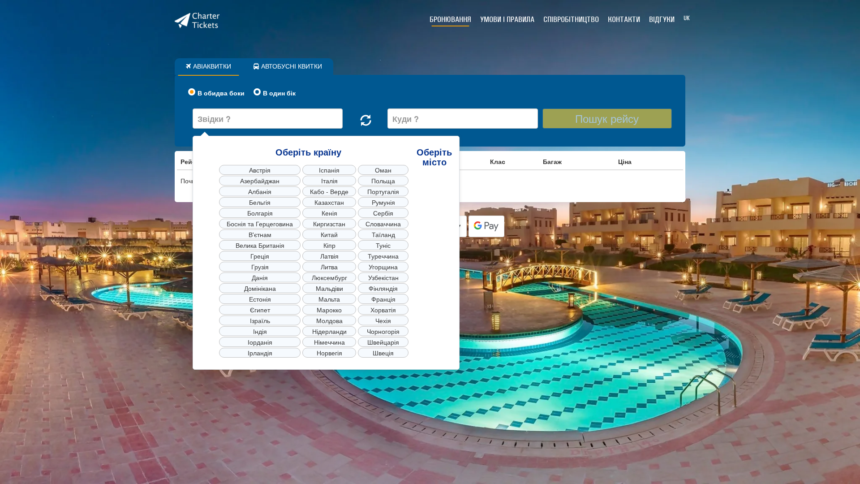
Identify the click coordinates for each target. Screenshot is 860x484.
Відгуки (662, 19)
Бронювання (450, 19)
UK (687, 18)
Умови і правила (507, 19)
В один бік (279, 92)
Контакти (624, 19)
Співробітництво (571, 19)
